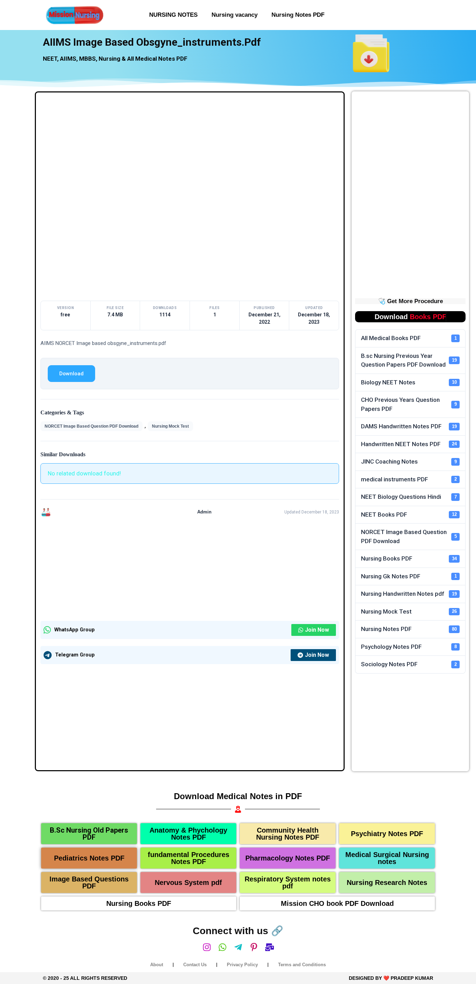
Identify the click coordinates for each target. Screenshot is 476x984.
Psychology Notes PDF (409, 646)
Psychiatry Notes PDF (387, 833)
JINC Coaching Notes (409, 461)
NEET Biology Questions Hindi (409, 496)
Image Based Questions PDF (89, 882)
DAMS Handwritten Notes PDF (409, 426)
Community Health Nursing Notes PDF (287, 833)
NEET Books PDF (409, 514)
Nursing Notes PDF (297, 15)
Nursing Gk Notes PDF (409, 576)
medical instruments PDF (409, 479)
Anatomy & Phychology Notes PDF (188, 833)
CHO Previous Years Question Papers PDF (409, 404)
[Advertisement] (189, 148)
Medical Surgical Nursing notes (387, 858)
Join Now (317, 629)
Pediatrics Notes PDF (89, 858)
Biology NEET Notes (409, 382)
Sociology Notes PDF (409, 664)
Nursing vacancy (235, 15)
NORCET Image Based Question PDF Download (91, 426)
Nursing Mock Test (170, 426)
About (156, 964)
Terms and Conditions (302, 964)
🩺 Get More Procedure (410, 301)
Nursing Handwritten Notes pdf (409, 593)
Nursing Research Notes (387, 882)
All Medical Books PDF (409, 338)
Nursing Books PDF (409, 558)
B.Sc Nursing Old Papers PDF (89, 833)
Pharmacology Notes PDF (287, 858)
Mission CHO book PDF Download (337, 903)
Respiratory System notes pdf (288, 882)
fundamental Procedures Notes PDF (188, 858)
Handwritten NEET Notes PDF (409, 444)
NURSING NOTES (173, 15)
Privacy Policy (242, 964)
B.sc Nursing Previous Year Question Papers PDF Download (409, 360)
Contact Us (195, 964)
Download (71, 373)
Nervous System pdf (188, 882)
